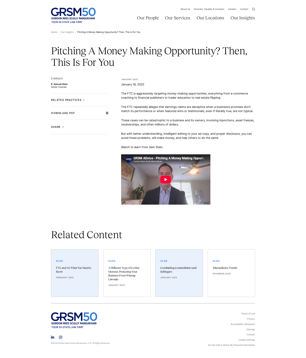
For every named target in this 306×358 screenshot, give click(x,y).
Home (54, 32)
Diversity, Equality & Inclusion (209, 9)
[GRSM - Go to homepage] (73, 15)
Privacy (251, 319)
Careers (232, 9)
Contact (244, 9)
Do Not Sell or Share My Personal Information (231, 345)
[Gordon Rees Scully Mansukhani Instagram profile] (60, 336)
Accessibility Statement (243, 324)
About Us (185, 9)
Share (56, 127)
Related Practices (66, 100)
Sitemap (250, 329)
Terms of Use (248, 313)
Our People (148, 17)
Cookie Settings (247, 340)
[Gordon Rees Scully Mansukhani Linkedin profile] (52, 336)
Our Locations (210, 17)
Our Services (177, 17)
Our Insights (243, 17)
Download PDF (63, 113)
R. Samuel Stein (59, 84)
